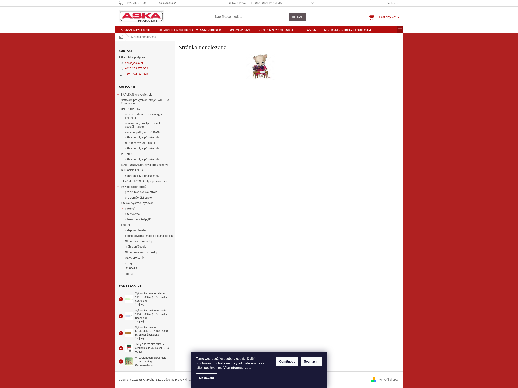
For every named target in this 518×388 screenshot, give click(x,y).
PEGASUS (127, 154)
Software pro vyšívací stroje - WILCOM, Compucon (145, 101)
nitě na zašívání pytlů (138, 219)
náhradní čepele (136, 246)
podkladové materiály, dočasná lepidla (149, 235)
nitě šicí (129, 208)
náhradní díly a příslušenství (142, 137)
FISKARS (131, 268)
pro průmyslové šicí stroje (141, 192)
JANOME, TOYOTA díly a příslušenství (144, 181)
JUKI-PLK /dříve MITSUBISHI (139, 143)
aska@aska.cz (134, 63)
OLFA (129, 274)
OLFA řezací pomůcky (138, 241)
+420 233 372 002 (136, 68)
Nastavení (206, 378)
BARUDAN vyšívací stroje (136, 94)
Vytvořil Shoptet (389, 379)
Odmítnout (287, 361)
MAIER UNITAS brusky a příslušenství (144, 164)
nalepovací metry (136, 230)
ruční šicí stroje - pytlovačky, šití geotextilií (144, 116)
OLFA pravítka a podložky (141, 252)
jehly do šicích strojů (133, 186)
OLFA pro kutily (134, 257)
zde (247, 368)
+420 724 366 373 (136, 74)
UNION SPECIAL (131, 109)
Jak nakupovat (237, 3)
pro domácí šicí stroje (138, 197)
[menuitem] (134, 29)
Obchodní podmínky (269, 3)
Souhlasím (311, 361)
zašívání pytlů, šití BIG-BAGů (143, 132)
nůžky (129, 263)
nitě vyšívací (132, 214)
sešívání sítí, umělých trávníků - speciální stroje (144, 125)
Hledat (297, 17)
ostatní (125, 224)
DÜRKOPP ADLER (132, 170)
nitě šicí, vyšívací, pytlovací (137, 203)
